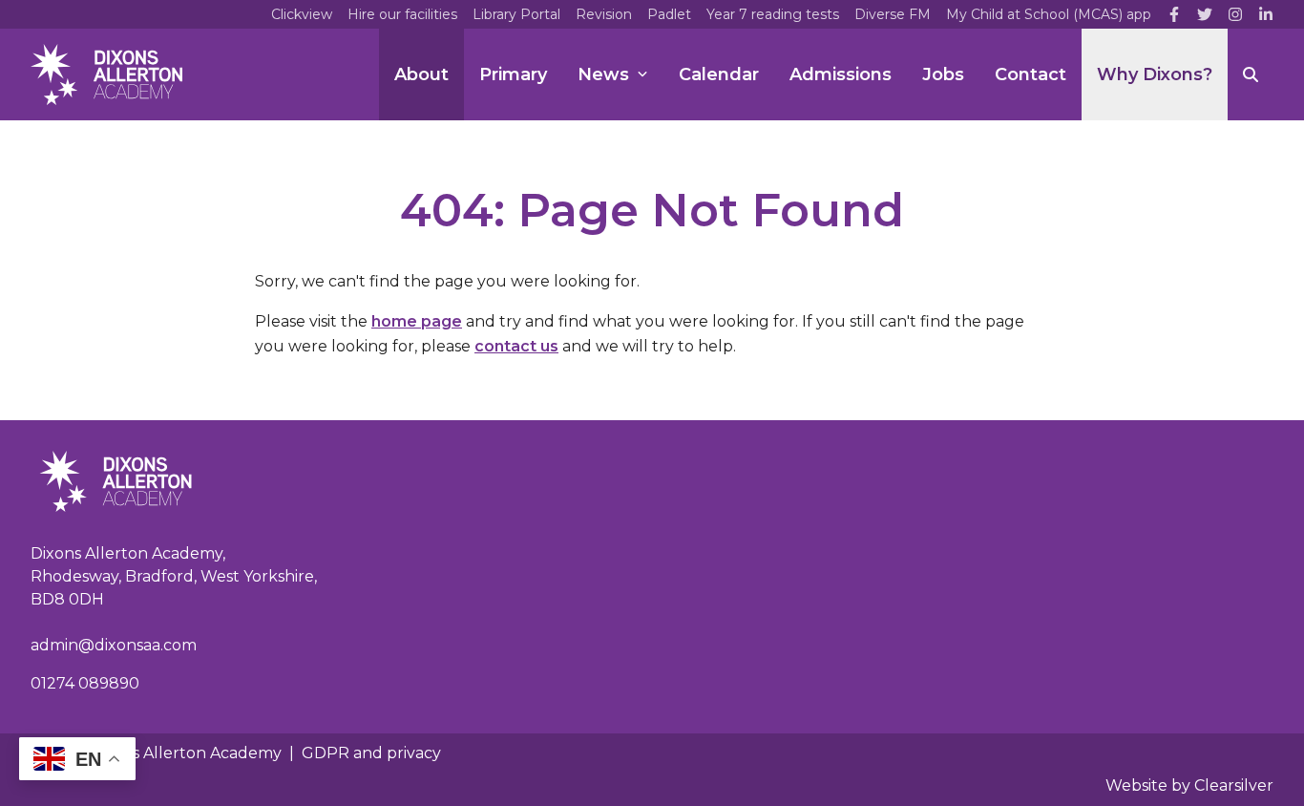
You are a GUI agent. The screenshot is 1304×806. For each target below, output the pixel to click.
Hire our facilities (402, 14)
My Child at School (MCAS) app (1048, 14)
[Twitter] (1204, 14)
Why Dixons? (1154, 74)
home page (416, 321)
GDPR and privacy (371, 753)
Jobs (943, 74)
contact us (516, 346)
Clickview (301, 14)
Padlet (669, 14)
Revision (604, 14)
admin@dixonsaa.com (114, 645)
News (603, 74)
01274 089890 (85, 683)
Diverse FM (892, 14)
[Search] (1250, 74)
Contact (1030, 74)
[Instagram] (1235, 14)
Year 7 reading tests (772, 14)
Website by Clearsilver (1189, 785)
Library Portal (516, 14)
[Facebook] (1174, 14)
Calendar (719, 74)
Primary (513, 74)
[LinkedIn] (1265, 14)
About (421, 74)
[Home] (106, 74)
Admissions (840, 74)
